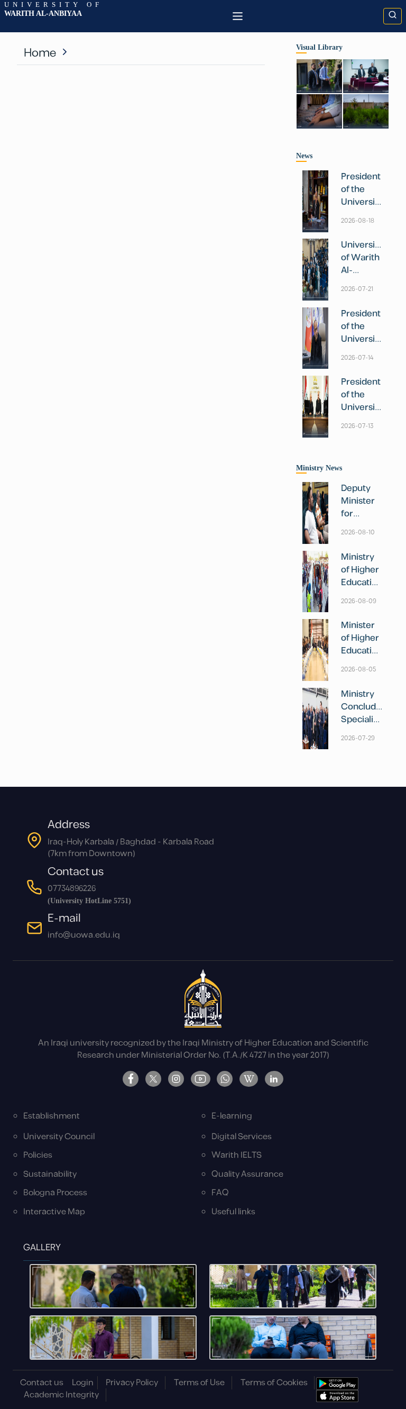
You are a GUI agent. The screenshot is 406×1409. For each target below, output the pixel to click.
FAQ (220, 1192)
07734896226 (72, 888)
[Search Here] (392, 16)
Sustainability (50, 1174)
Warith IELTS (236, 1155)
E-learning (231, 1116)
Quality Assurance (247, 1174)
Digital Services (241, 1136)
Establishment (51, 1116)
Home (40, 53)
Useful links (233, 1212)
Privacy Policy (132, 1382)
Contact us (41, 1382)
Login (83, 1382)
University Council (59, 1136)
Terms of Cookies (274, 1382)
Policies (37, 1155)
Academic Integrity (61, 1395)
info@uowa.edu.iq (84, 935)
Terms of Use (199, 1382)
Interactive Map (54, 1212)
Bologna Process (55, 1192)
